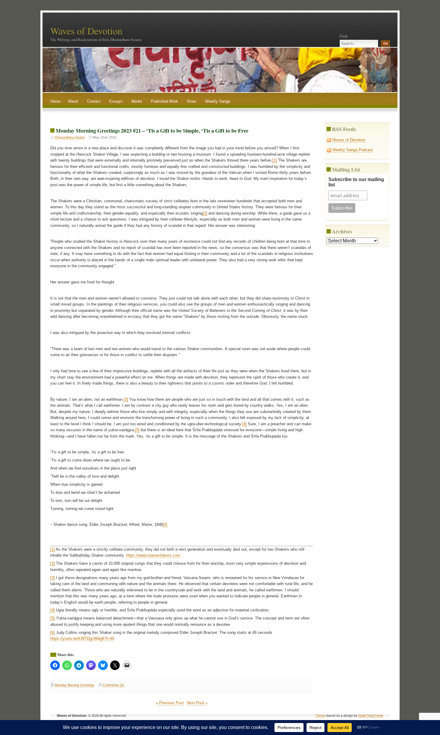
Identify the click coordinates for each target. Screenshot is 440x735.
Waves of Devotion (86, 30)
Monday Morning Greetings (74, 685)
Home (55, 101)
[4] (244, 424)
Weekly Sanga (217, 101)
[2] (205, 213)
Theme (320, 715)
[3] (126, 399)
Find (343, 36)
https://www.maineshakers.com (153, 555)
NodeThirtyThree (370, 715)
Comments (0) (113, 685)
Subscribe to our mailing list (356, 182)
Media (136, 101)
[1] (274, 160)
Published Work (164, 101)
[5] (137, 430)
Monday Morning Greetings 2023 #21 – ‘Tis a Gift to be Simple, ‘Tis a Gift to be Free (152, 130)
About (73, 101)
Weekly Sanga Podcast (352, 150)
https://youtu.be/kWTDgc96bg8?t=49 (82, 638)
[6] (165, 524)
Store (191, 101)
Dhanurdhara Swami (69, 137)
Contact (94, 101)
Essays (115, 101)
